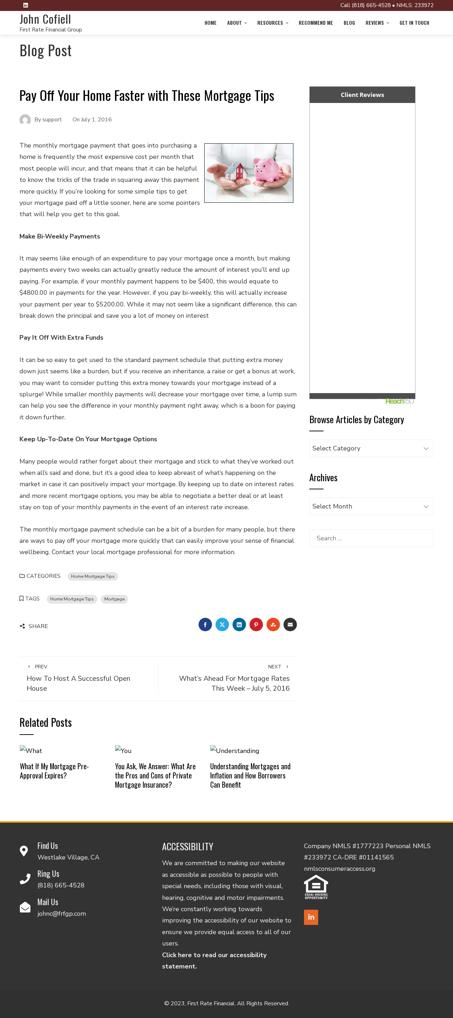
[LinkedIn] (311, 917)
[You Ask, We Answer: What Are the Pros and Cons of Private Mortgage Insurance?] (123, 750)
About (234, 22)
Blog (349, 22)
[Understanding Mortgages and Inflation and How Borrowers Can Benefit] (234, 750)
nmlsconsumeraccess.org (339, 868)
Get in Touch (414, 22)
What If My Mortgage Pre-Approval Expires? (54, 771)
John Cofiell (45, 18)
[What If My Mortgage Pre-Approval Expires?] (31, 750)
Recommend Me (316, 22)
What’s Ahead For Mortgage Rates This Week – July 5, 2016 (234, 678)
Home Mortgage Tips (93, 576)
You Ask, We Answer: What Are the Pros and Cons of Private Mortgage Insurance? (155, 775)
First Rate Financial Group (50, 29)
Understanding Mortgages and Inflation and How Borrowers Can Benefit (250, 775)
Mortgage (114, 599)
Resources (270, 22)
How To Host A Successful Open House (78, 678)
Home (211, 22)
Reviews (375, 22)
